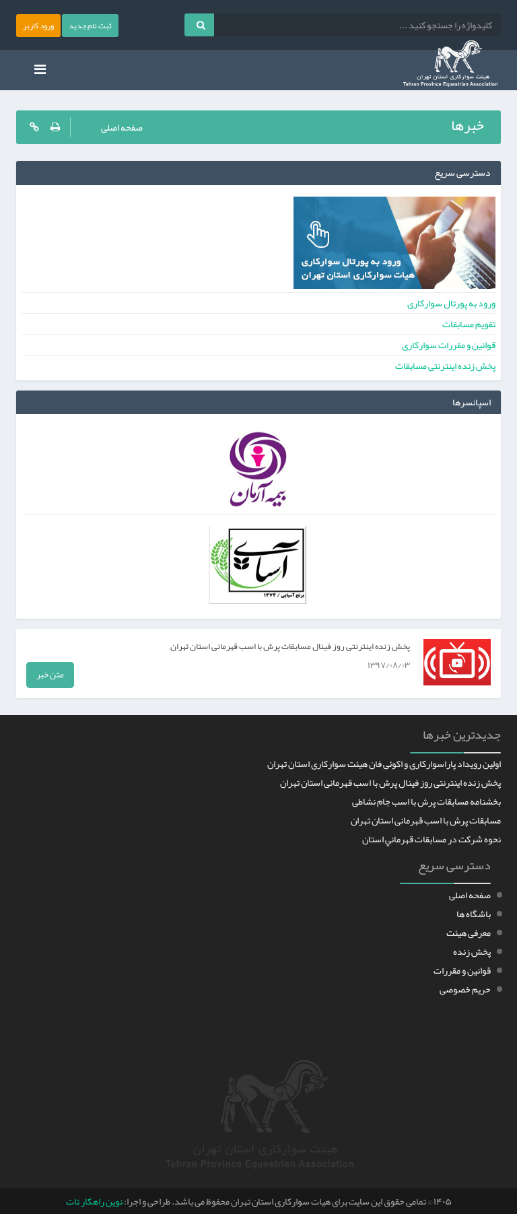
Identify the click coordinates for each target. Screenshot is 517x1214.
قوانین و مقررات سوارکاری (448, 344)
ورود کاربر (38, 26)
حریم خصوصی (465, 989)
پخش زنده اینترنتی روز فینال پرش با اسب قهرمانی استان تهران (390, 782)
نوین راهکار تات (94, 1201)
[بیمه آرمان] (258, 472)
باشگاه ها (473, 913)
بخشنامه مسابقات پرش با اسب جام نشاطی (426, 801)
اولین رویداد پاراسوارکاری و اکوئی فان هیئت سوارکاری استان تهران (384, 763)
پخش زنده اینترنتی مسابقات (445, 365)
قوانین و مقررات (462, 970)
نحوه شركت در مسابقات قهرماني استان (431, 839)
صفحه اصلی (122, 127)
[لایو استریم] (32, 127)
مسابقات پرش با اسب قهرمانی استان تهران (426, 820)
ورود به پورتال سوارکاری (451, 303)
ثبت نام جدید (90, 26)
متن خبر (50, 674)
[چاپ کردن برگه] (59, 127)
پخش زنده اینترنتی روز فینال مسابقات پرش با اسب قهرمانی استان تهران (290, 646)
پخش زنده (472, 951)
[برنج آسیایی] (258, 568)
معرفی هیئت (468, 932)
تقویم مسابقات (468, 323)
